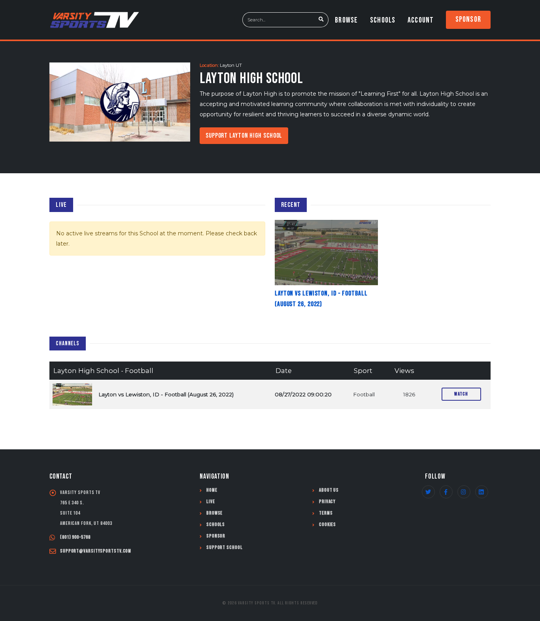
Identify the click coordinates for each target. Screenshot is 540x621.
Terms (326, 513)
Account (421, 20)
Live (210, 502)
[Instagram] (463, 491)
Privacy (327, 502)
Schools (382, 20)
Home (211, 490)
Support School (224, 548)
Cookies (327, 525)
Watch (461, 394)
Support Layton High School (244, 136)
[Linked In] (481, 491)
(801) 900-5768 (75, 537)
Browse (346, 20)
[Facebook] (446, 491)
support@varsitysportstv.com (95, 551)
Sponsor (468, 19)
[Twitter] (428, 491)
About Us (329, 490)
